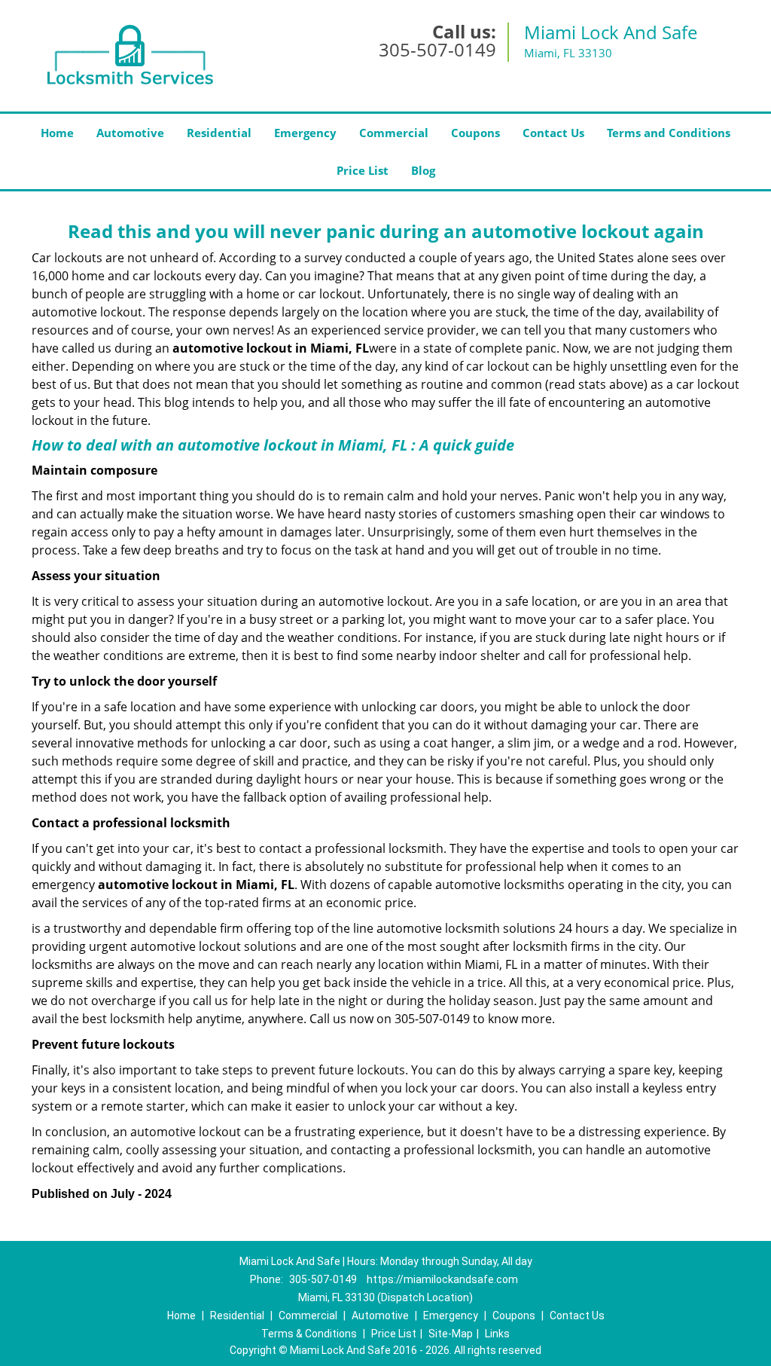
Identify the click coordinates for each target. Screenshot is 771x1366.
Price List (363, 170)
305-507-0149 (437, 49)
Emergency (305, 132)
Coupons (475, 132)
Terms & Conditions (309, 1334)
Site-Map (450, 1334)
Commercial (393, 132)
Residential (219, 132)
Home (57, 132)
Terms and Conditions (668, 132)
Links (497, 1334)
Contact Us (553, 132)
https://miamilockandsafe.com (442, 1279)
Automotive (130, 132)
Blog (423, 170)
